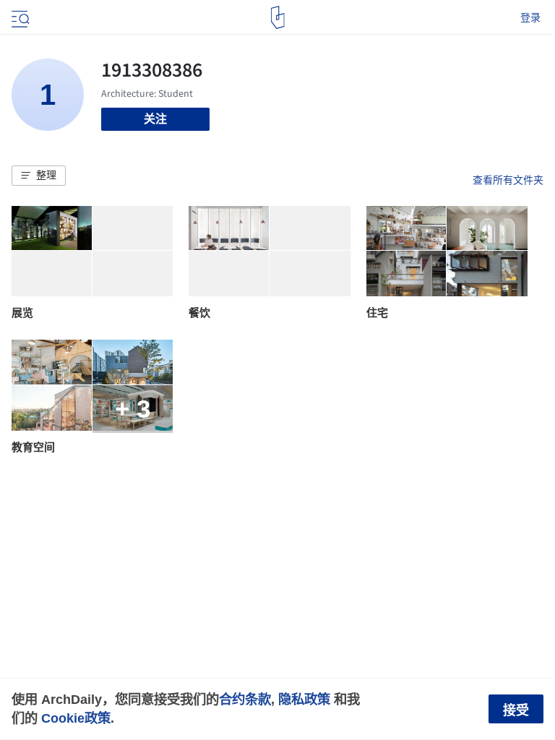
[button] (39, 175)
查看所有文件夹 (508, 180)
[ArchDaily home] (278, 17)
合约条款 (245, 699)
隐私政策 (304, 699)
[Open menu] (19, 17)
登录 (530, 17)
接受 (516, 710)
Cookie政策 (76, 718)
